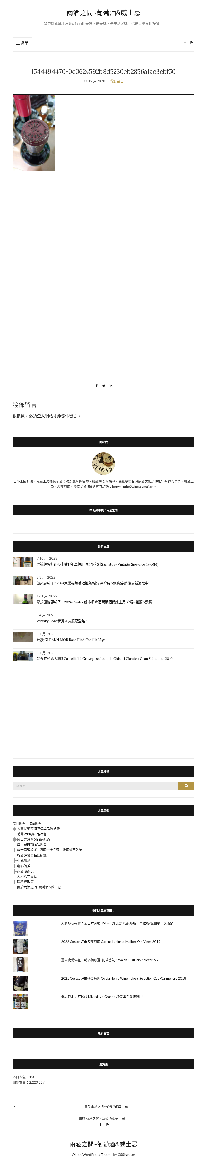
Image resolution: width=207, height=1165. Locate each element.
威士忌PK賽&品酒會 (31, 844)
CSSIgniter (126, 1154)
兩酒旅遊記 (25, 871)
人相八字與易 (27, 876)
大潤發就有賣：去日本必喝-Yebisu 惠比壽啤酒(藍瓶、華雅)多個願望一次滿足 (117, 923)
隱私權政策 (25, 882)
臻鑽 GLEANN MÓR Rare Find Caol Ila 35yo (71, 639)
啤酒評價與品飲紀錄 (32, 855)
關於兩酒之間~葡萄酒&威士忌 (39, 887)
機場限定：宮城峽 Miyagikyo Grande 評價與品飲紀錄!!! (102, 997)
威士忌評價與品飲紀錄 (33, 839)
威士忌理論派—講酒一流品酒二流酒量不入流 (49, 850)
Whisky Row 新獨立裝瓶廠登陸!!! (62, 621)
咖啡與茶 (23, 866)
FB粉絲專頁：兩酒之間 (103, 510)
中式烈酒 (23, 860)
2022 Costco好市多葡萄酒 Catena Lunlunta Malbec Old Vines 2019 (110, 941)
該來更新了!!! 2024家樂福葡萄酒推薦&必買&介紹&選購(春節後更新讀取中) (93, 583)
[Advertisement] (103, 221)
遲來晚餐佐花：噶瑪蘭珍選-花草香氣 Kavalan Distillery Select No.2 (110, 960)
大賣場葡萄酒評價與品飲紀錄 (38, 828)
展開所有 (19, 823)
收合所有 (35, 823)
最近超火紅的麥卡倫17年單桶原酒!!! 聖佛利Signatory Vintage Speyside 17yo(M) (97, 564)
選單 (24, 43)
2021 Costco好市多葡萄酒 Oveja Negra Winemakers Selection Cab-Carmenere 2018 (123, 978)
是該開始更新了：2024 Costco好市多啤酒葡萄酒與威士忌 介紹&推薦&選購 (94, 602)
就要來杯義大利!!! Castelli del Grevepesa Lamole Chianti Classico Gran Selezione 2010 (105, 658)
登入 (41, 415)
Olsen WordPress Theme (92, 1154)
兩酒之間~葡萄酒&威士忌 (103, 13)
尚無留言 (117, 81)
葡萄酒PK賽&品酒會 (31, 834)
